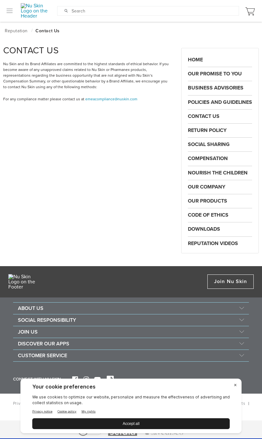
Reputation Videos (213, 243)
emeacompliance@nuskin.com (111, 99)
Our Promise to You (215, 74)
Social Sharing (209, 144)
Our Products (207, 201)
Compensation (208, 158)
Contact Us (204, 116)
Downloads (204, 229)
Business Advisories (215, 88)
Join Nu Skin (230, 281)
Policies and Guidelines (220, 102)
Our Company (206, 187)
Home (195, 60)
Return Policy (207, 130)
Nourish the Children (218, 173)
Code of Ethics (208, 215)
